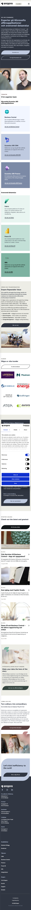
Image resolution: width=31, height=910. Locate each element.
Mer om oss (16, 325)
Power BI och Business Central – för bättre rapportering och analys (13, 627)
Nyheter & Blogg (5, 845)
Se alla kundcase (15, 366)
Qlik (2, 869)
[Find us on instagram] (7, 790)
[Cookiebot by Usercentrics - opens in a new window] (23, 426)
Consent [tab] (5, 429)
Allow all (15, 474)
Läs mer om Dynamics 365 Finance (13, 183)
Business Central (5, 859)
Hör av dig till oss (15, 774)
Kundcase (3, 848)
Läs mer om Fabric (9, 217)
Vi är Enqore (4, 880)
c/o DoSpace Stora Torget (7, 819)
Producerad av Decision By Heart (15, 905)
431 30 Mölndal (4, 797)
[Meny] (29, 4)
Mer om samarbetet (15, 501)
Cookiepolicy (15, 898)
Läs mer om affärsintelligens (15, 688)
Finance (3, 862)
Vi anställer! (18, 3)
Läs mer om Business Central (12, 126)
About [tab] (25, 429)
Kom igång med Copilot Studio (13, 590)
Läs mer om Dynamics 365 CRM (13, 155)
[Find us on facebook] (2, 790)
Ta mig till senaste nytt (15, 57)
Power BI (3, 866)
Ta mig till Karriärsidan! (15, 727)
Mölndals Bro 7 (4, 796)
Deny (15, 483)
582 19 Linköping (5, 823)
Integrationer (4, 872)
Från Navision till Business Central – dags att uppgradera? (13, 555)
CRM (2, 856)
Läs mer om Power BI (10, 246)
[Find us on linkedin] (12, 790)
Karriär (3, 883)
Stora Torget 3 (4, 821)
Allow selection (15, 479)
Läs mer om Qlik (9, 272)
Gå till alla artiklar (15, 527)
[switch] (27, 459)
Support (3, 886)
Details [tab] (15, 429)
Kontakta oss (15, 52)
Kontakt (3, 890)
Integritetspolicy (15, 900)
